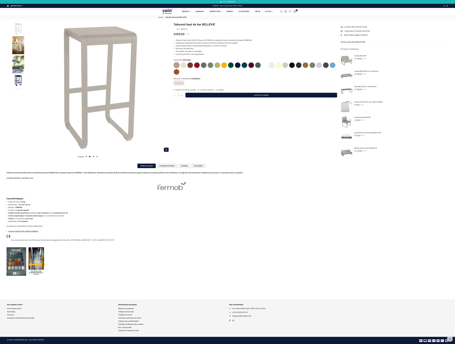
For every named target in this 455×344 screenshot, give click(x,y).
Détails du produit (146, 166)
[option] (100, 88)
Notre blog (11, 312)
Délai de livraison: (187, 79)
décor (257, 11)
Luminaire (199, 11)
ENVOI (228, 2)
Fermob (229, 11)
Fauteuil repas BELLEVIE (362, 117)
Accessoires (244, 11)
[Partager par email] (97, 156)
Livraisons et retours (167, 166)
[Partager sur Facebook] (86, 156)
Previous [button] (33, 88)
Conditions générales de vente (129, 318)
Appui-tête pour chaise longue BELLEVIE (367, 133)
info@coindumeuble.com (241, 316)
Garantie (184, 166)
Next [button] (168, 88)
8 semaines (179, 83)
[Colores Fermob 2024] (16, 278)
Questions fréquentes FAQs (128, 330)
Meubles (185, 11)
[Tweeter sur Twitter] (89, 156)
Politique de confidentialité (128, 321)
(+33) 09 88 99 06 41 (240, 312)
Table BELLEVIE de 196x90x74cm (365, 86)
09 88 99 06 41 (17, 6)
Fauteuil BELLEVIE (360, 56)
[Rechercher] (281, 11)
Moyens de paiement (126, 308)
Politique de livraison (126, 312)
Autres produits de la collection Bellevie (23, 231)
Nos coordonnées (125, 327)
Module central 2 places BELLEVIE (365, 148)
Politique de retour (125, 315)
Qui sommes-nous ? (14, 308)
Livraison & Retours (207, 90)
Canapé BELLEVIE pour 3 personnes (366, 71)
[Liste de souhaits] (290, 11)
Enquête (221, 90)
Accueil (268, 11)
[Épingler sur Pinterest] (93, 156)
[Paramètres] (285, 11)
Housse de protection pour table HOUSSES (368, 102)
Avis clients (198, 166)
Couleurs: (182, 60)
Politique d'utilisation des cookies (130, 324)
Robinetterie (215, 11)
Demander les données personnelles (20, 318)
